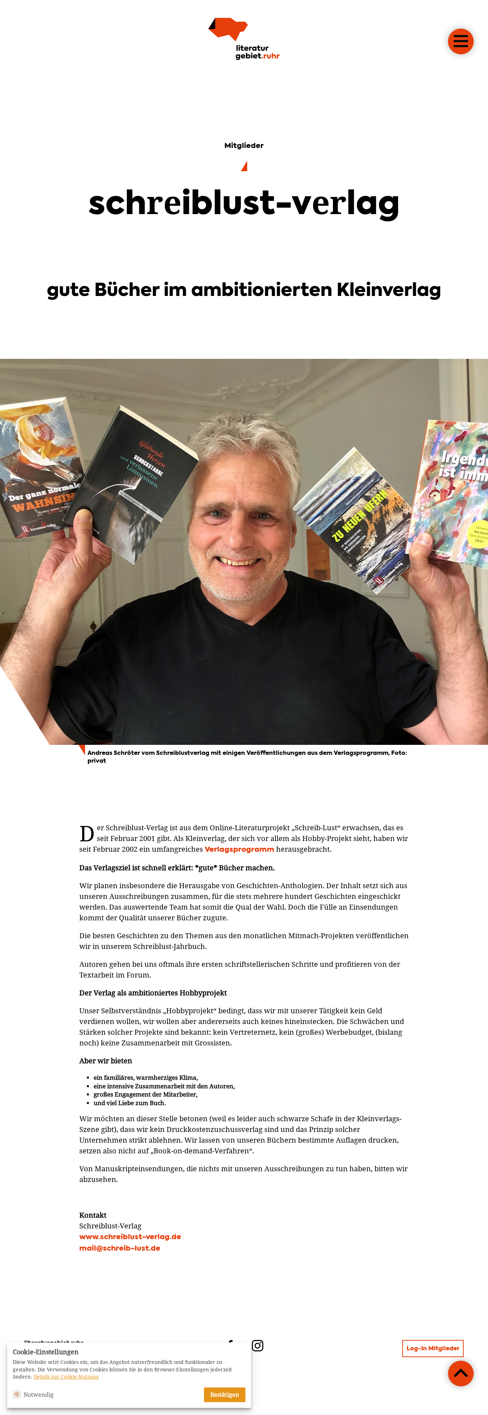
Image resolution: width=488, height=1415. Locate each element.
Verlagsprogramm (239, 850)
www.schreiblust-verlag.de (130, 1237)
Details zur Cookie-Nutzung (66, 1377)
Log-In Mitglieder (433, 1349)
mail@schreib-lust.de (119, 1248)
